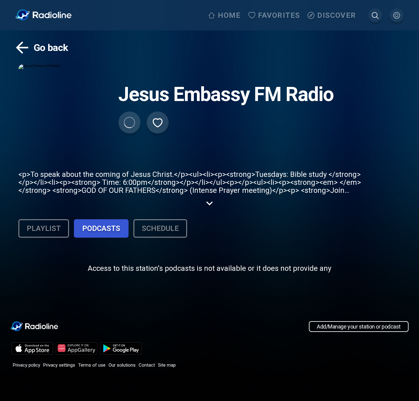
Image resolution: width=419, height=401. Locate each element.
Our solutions (122, 365)
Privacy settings (59, 365)
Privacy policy (26, 365)
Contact (147, 365)
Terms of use (92, 365)
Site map (167, 365)
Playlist (44, 228)
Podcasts (101, 228)
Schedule (160, 228)
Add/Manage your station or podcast (359, 326)
